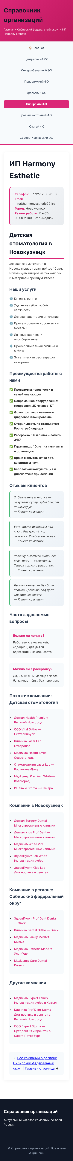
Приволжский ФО (36, 81)
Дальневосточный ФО (36, 115)
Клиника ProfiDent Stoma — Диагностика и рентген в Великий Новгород (34, 1014)
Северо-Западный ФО (36, 70)
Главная (9, 29)
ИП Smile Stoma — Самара (33, 788)
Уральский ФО (36, 93)
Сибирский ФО (36, 104)
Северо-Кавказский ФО (36, 137)
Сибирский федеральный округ (38, 29)
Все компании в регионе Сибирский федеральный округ (35, 1063)
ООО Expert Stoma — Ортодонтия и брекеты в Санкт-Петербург (32, 1031)
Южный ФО (37, 126)
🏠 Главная (36, 48)
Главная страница (40, 1068)
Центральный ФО (36, 59)
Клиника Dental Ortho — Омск (36, 930)
